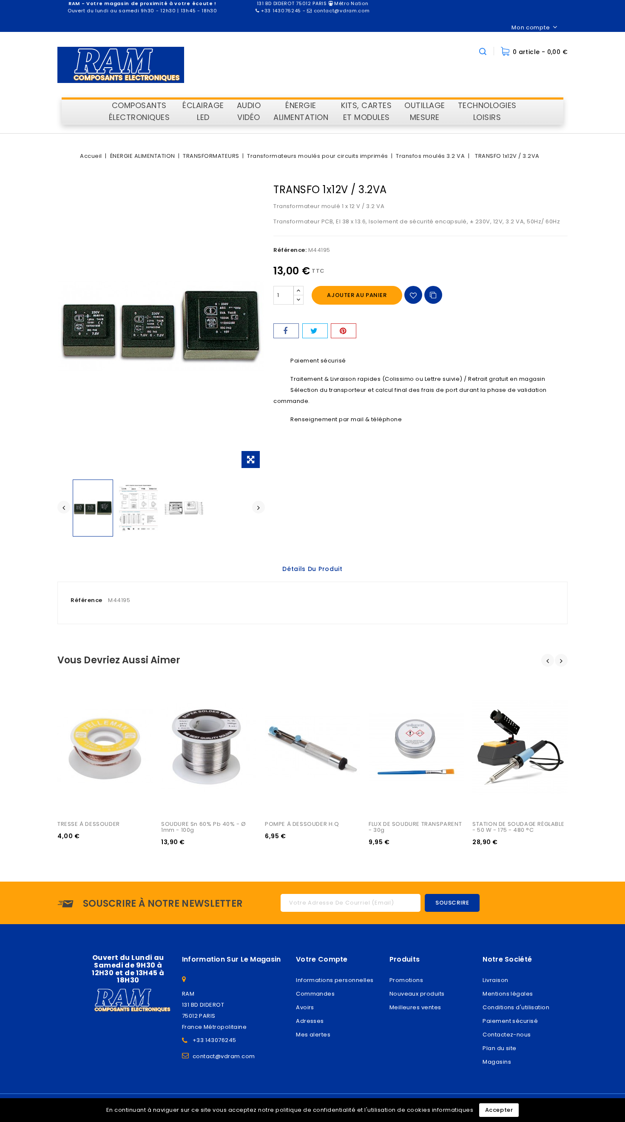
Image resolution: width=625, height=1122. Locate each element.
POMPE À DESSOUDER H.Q (302, 824)
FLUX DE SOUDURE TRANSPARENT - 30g (416, 827)
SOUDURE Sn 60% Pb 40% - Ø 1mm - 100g (204, 827)
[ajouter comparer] (433, 295)
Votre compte (322, 959)
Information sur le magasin (231, 959)
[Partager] (286, 331)
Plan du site (499, 1048)
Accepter (499, 1110)
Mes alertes (313, 1035)
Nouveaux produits (417, 994)
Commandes (315, 994)
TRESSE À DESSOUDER (88, 824)
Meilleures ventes (415, 1007)
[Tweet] (315, 331)
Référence (86, 600)
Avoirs (305, 1007)
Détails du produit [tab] (312, 569)
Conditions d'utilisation (516, 1007)
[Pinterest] (343, 331)
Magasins (497, 1062)
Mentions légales (508, 994)
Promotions (406, 980)
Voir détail (73, 718)
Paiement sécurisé (510, 1021)
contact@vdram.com (224, 1056)
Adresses (310, 1021)
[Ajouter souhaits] (413, 295)
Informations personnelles (334, 980)
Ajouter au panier (356, 295)
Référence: (290, 250)
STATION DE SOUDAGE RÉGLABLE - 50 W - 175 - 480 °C (519, 827)
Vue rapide (73, 700)
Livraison (495, 980)
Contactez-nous (507, 1035)
